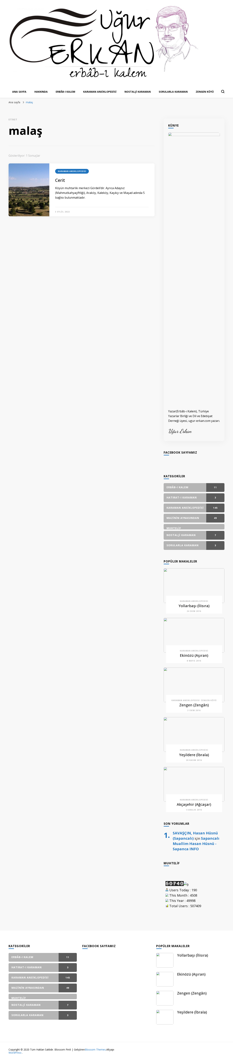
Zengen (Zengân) (194, 705)
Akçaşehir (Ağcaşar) (194, 804)
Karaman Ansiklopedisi (99, 91)
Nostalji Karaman (138, 91)
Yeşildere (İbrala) (194, 754)
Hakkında (41, 91)
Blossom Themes (95, 1049)
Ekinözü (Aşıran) (194, 655)
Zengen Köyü (205, 91)
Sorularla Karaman (173, 91)
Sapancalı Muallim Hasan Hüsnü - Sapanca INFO (196, 843)
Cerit (60, 180)
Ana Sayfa (19, 91)
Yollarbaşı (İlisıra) (194, 605)
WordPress (15, 1052)
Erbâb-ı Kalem (65, 91)
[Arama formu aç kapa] (222, 91)
